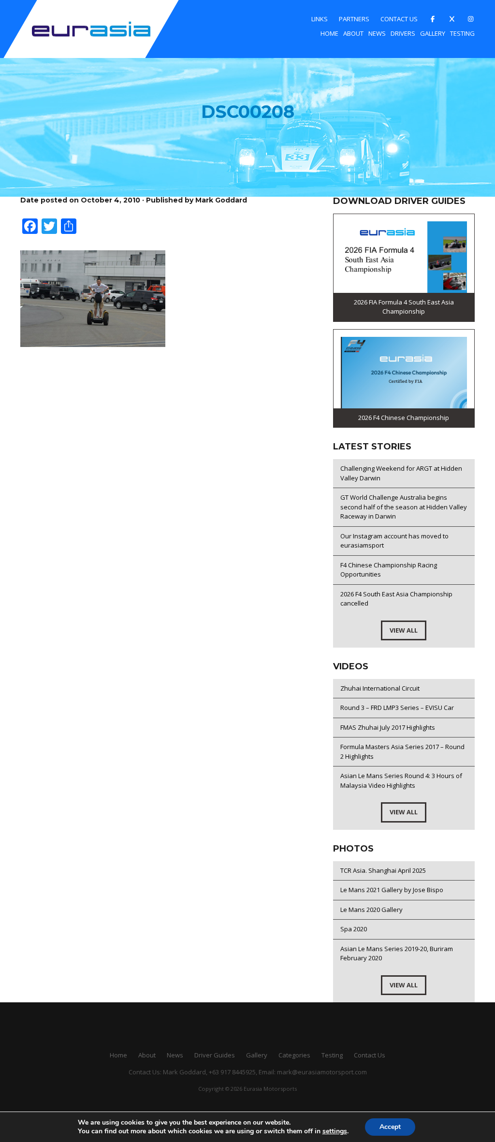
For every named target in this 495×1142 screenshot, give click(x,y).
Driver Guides (214, 1055)
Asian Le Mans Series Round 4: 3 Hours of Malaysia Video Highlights (401, 780)
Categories (294, 1055)
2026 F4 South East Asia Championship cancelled (396, 599)
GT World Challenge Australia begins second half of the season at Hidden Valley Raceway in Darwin (403, 506)
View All (404, 630)
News (377, 33)
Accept (390, 1126)
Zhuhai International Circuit (380, 688)
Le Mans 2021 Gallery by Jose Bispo (391, 889)
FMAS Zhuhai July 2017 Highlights (387, 727)
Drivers (403, 33)
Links (319, 18)
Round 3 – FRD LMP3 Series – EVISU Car (397, 707)
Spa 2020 (353, 929)
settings (334, 1131)
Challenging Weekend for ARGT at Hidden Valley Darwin (401, 473)
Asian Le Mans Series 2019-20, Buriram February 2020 (396, 953)
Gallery (432, 33)
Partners (354, 18)
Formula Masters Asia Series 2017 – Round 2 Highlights (402, 751)
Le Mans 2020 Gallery (371, 909)
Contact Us (399, 18)
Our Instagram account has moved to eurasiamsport (394, 541)
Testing (462, 33)
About (353, 33)
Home (329, 33)
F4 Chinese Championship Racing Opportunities (388, 570)
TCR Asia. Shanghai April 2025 (383, 870)
